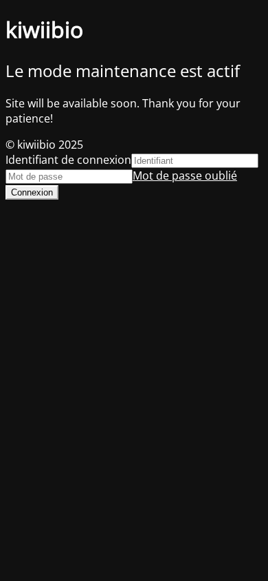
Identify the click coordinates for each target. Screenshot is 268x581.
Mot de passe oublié (185, 175)
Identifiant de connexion (68, 159)
